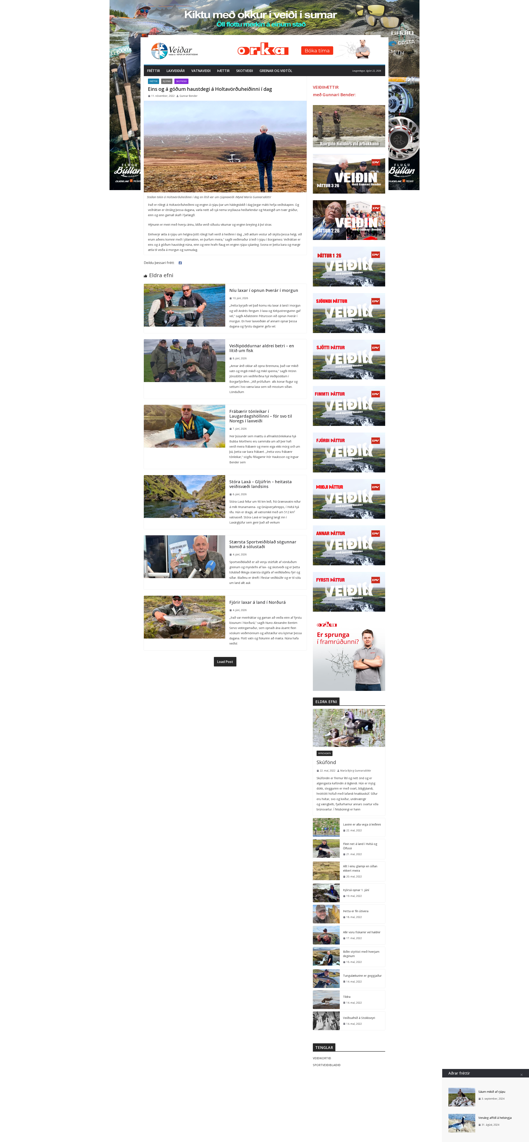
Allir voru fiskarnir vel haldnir (361, 932)
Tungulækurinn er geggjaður (362, 976)
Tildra (346, 997)
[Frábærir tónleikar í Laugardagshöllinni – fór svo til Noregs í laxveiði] (184, 407)
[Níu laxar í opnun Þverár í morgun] (184, 286)
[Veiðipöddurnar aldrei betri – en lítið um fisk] (184, 342)
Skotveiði (244, 70)
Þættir (223, 70)
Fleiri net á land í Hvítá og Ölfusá (360, 846)
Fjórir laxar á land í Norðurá (257, 602)
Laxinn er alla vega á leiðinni (362, 824)
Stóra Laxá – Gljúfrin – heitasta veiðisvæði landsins (260, 484)
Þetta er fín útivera (355, 911)
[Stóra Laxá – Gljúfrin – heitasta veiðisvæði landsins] (184, 478)
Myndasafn (324, 753)
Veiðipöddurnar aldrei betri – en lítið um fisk (261, 348)
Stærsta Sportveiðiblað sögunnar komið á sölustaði (262, 544)
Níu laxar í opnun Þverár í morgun (263, 290)
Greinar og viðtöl (276, 70)
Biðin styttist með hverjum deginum (361, 954)
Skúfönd (326, 762)
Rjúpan (167, 81)
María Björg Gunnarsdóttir (355, 770)
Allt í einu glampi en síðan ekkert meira (360, 868)
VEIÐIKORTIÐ (322, 1058)
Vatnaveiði (201, 70)
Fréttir (153, 70)
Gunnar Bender (189, 96)
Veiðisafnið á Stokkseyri (359, 1018)
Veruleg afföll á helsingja (495, 1118)
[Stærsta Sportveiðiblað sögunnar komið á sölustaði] (184, 538)
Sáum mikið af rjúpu (491, 1092)
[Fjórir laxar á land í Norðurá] (184, 598)
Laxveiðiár (176, 70)
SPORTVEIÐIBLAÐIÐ (327, 1065)
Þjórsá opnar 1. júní (356, 890)
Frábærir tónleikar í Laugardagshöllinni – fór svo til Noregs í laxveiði (260, 416)
